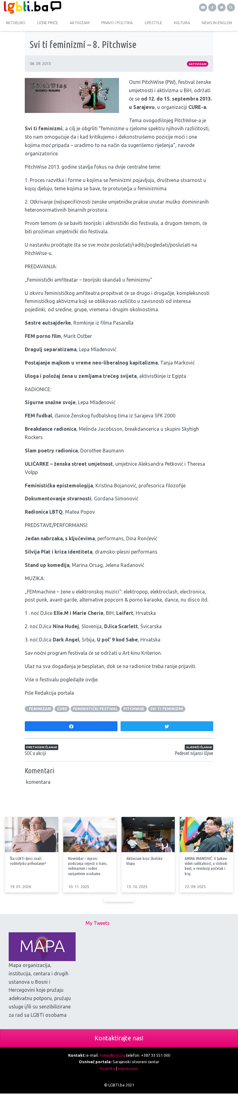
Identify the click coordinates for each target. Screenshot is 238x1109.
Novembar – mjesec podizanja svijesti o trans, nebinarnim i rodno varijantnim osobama (88, 866)
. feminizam (39, 709)
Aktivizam (197, 64)
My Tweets (98, 923)
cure (62, 709)
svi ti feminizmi (166, 709)
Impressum (128, 1068)
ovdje (91, 679)
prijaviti (186, 666)
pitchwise (133, 709)
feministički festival (95, 709)
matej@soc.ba (112, 1055)
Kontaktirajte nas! (119, 1038)
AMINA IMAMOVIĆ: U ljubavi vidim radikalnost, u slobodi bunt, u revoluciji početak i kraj (206, 866)
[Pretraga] (231, 7)
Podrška (107, 1068)
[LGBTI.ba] (59, 7)
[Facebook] (212, 7)
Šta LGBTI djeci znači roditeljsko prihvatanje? (28, 861)
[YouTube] (203, 7)
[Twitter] (222, 7)
